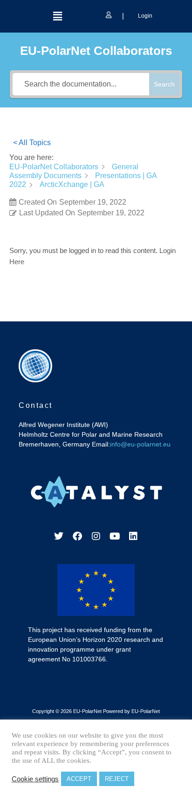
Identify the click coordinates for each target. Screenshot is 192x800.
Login (144, 16)
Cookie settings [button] (35, 779)
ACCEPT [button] (79, 778)
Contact (36, 405)
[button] (57, 16)
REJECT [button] (117, 778)
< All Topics (32, 143)
